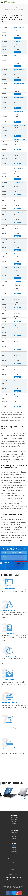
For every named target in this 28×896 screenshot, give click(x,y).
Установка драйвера (19, 380)
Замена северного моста (20, 225)
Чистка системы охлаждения (18, 395)
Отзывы (14, 823)
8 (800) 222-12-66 (14, 870)
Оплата (14, 838)
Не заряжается (17, 311)
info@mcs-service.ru (14, 874)
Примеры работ (14, 862)
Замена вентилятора (19, 97)
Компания (14, 815)
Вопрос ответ (14, 827)
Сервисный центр (14, 817)
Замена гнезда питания (20, 125)
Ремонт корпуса (18, 339)
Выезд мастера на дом (19, 27)
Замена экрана (17, 267)
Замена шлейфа (18, 253)
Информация (14, 830)
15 (9, 798)
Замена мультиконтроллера (19, 167)
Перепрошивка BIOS (19, 325)
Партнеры (14, 821)
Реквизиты (14, 825)
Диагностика (17, 41)
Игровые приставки (14, 857)
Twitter (14, 893)
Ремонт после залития (19, 352)
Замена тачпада (18, 239)
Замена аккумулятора (19, 83)
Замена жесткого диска (19, 139)
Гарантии (14, 836)
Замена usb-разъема (19, 69)
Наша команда (14, 819)
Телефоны (14, 847)
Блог (14, 834)
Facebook (10, 893)
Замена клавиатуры (19, 153)
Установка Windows (19, 366)
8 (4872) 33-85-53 (14, 869)
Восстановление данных (14, 858)
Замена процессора (19, 212)
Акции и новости (14, 832)
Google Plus (20, 893)
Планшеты (14, 853)
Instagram (17, 893)
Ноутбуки (14, 845)
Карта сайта (14, 840)
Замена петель (17, 198)
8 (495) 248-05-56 (14, 868)
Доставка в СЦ (17, 55)
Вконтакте (7, 893)
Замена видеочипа (18, 111)
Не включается (17, 297)
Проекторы (14, 851)
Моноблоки (14, 849)
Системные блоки (14, 855)
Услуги (14, 843)
